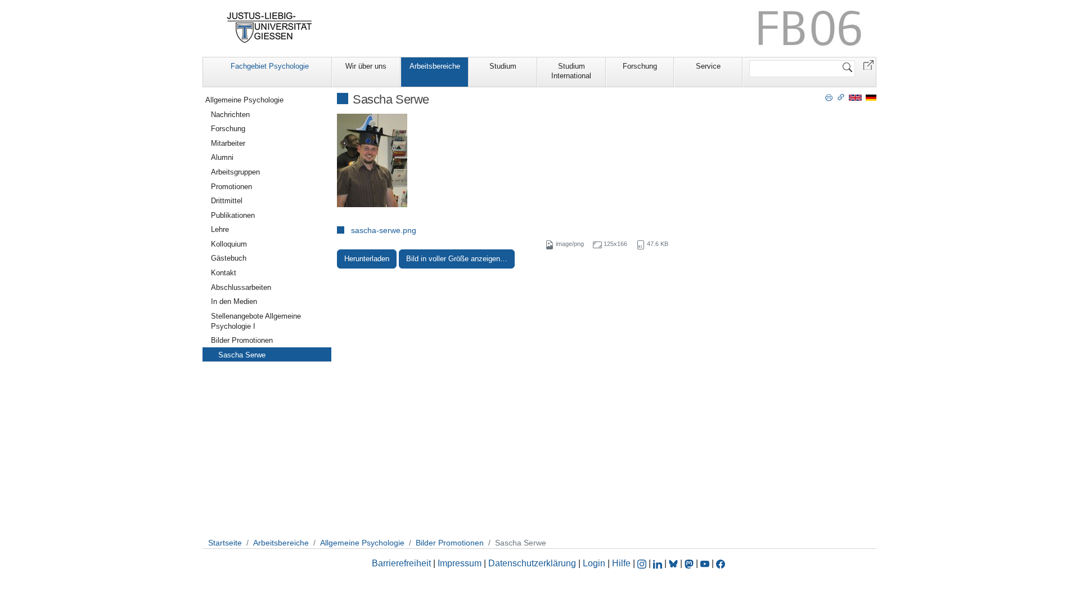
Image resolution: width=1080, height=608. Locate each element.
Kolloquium (229, 244)
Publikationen (233, 215)
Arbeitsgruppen (235, 172)
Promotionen (231, 186)
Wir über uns (365, 66)
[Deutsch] (871, 97)
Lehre (220, 229)
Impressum (460, 563)
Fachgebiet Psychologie (270, 66)
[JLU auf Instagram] (643, 563)
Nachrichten (230, 114)
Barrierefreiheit (401, 563)
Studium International (571, 71)
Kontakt (223, 273)
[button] (868, 64)
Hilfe (621, 563)
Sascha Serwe (242, 355)
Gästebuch (228, 258)
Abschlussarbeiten (241, 287)
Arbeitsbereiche (435, 66)
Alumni (222, 157)
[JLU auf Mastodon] (690, 563)
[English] (855, 97)
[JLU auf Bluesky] (674, 563)
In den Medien (234, 301)
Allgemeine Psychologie (244, 100)
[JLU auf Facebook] (720, 563)
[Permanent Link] (840, 96)
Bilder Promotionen (242, 340)
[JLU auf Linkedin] (658, 563)
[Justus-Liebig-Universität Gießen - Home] (269, 27)
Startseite (225, 542)
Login (595, 563)
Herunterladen (366, 258)
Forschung (640, 66)
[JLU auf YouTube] (704, 563)
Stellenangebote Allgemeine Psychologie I (256, 321)
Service (708, 66)
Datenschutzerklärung (532, 563)
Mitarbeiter (228, 143)
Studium (502, 66)
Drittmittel (226, 200)
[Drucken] (828, 96)
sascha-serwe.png (383, 230)
